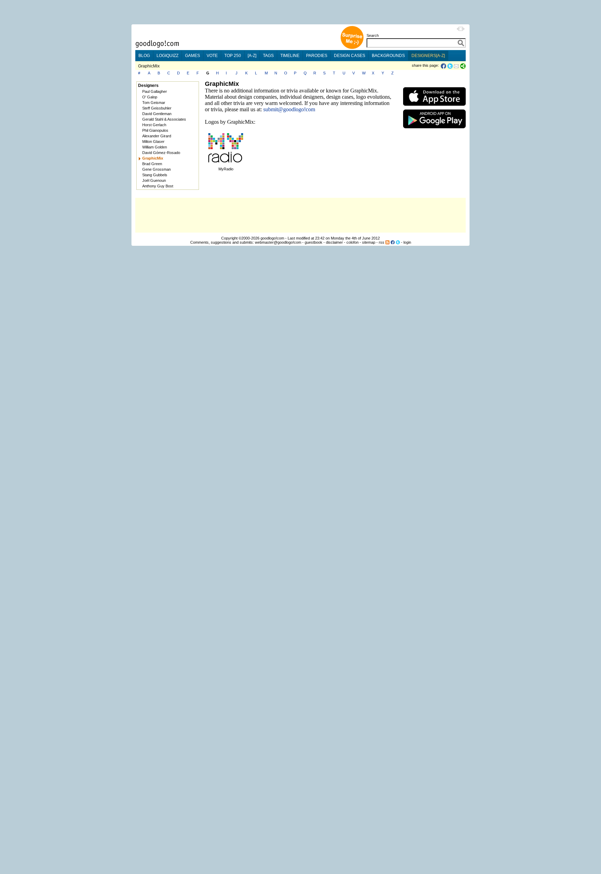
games (192, 55)
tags (268, 55)
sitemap (368, 242)
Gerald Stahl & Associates (164, 119)
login (407, 242)
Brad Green (152, 164)
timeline (289, 55)
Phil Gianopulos (155, 130)
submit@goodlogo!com (289, 109)
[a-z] (252, 55)
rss (381, 242)
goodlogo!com (272, 238)
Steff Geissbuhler (156, 108)
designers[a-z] (428, 55)
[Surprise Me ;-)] (352, 48)
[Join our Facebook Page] (393, 242)
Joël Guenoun (154, 180)
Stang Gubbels (154, 175)
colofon (352, 242)
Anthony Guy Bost (157, 186)
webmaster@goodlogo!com (278, 242)
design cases (349, 55)
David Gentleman (156, 114)
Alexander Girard (156, 136)
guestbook (313, 242)
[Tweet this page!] (450, 66)
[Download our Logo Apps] (434, 107)
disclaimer (334, 242)
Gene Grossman (156, 169)
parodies (316, 55)
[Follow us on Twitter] (398, 242)
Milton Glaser (153, 141)
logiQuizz (167, 55)
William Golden (154, 147)
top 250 (232, 55)
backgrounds (388, 55)
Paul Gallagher (154, 91)
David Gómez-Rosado (161, 153)
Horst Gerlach (154, 125)
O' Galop (149, 97)
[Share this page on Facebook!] (444, 66)
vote (212, 55)
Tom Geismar (153, 102)
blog (144, 55)
